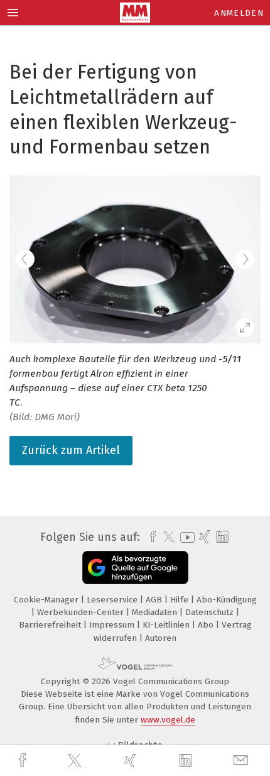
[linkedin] (187, 761)
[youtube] (185, 537)
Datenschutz (210, 612)
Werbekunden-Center (81, 612)
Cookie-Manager (47, 599)
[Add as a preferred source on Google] (135, 567)
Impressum (113, 624)
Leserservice (113, 599)
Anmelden (239, 13)
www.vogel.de (168, 719)
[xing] (132, 760)
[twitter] (76, 761)
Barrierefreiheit (51, 624)
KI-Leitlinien (167, 624)
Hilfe (180, 599)
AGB (155, 599)
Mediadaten (156, 612)
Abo (207, 624)
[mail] (242, 760)
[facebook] (24, 760)
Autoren (160, 638)
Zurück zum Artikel (71, 450)
